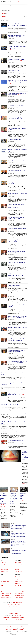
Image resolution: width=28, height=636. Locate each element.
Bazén (10, 608)
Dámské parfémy (14, 617)
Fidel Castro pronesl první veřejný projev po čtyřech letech (13, 373)
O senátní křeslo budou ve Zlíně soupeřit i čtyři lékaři (17, 150)
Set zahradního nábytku (19, 611)
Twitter (10, 626)
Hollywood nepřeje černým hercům (16, 440)
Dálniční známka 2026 (19, 591)
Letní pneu (22, 617)
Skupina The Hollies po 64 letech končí (23, 496)
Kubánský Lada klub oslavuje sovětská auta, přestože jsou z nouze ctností (17, 47)
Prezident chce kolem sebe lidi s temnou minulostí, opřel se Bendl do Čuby (17, 316)
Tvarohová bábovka (19, 581)
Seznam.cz (20, 1)
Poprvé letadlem (4, 591)
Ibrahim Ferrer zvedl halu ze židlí (9, 432)
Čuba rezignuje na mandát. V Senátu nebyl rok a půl (16, 182)
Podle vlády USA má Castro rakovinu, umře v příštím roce (13, 422)
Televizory (13, 619)
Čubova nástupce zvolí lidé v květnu (16, 160)
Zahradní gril (11, 613)
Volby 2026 (3, 562)
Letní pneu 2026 (18, 589)
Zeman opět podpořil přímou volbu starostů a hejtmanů (16, 240)
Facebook (6, 626)
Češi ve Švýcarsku (5, 595)
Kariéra (18, 626)
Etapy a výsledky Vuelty (19, 564)
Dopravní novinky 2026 (19, 593)
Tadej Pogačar (18, 567)
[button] (4, 25)
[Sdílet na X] (26, 16)
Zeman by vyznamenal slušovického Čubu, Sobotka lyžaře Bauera (16, 339)
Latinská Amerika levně (6, 597)
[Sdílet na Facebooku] (24, 16)
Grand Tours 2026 (18, 571)
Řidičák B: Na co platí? (19, 595)
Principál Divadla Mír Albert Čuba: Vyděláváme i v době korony (16, 35)
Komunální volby (4, 571)
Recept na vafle (18, 583)
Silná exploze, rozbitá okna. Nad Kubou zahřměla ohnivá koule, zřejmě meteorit (17, 81)
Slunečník (5, 611)
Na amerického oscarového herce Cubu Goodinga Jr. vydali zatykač (17, 350)
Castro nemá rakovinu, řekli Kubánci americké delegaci (14, 413)
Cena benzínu (17, 604)
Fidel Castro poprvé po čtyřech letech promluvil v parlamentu (12, 383)
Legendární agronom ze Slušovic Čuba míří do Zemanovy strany (17, 393)
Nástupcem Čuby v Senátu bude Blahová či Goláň (17, 128)
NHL (2, 585)
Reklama (14, 626)
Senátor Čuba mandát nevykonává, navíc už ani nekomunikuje (17, 193)
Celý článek (24, 483)
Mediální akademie (7, 628)
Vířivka (16, 613)
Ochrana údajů (21, 628)
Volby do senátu (4, 569)
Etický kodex (14, 628)
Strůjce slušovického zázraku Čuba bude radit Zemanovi (17, 328)
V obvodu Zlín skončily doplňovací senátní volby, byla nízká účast (16, 117)
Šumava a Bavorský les (6, 593)
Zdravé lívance (18, 579)
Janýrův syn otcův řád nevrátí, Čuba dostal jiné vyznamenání (16, 263)
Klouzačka (10, 611)
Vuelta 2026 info (18, 562)
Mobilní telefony (18, 615)
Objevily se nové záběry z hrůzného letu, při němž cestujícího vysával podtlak (14, 498)
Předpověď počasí (20, 602)
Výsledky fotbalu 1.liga (5, 577)
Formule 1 (3, 583)
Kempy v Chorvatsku (5, 589)
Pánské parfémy (13, 621)
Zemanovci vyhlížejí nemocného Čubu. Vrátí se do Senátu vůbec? (17, 229)
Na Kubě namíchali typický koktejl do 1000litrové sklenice (17, 93)
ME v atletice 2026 (5, 581)
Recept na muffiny (18, 577)
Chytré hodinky (19, 619)
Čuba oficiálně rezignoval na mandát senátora (16, 171)
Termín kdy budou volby (6, 567)
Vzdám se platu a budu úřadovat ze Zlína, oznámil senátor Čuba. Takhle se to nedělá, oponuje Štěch (17, 206)
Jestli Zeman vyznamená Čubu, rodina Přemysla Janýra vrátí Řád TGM (17, 274)
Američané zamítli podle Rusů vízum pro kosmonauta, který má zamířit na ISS (17, 24)
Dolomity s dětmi (4, 599)
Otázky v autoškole (19, 597)
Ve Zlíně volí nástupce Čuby (14, 139)
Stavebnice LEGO (6, 617)
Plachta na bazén (15, 608)
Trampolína (22, 608)
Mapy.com (13, 602)
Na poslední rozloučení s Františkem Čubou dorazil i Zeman (16, 59)
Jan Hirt (16, 565)
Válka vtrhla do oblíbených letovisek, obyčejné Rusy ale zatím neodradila (3, 498)
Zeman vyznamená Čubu (14, 285)
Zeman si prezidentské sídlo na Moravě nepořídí (17, 305)
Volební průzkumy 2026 (6, 564)
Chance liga (3, 576)
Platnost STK (17, 599)
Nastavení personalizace (18, 629)
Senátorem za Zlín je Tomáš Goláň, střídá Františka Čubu (16, 106)
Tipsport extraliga (4, 579)
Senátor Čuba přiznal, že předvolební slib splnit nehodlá (16, 251)
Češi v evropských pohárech (13, 606)
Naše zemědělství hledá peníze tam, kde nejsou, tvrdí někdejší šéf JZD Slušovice (17, 362)
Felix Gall (17, 569)
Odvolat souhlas (8, 629)
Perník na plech (18, 585)
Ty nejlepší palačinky (19, 576)
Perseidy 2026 (10, 604)
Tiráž (22, 626)
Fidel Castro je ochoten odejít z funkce (10, 404)
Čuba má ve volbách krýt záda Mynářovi (17, 295)
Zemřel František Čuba (13, 70)
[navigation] (2, 2)
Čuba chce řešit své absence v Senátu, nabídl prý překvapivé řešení (17, 217)
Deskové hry (7, 619)
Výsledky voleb (4, 565)
